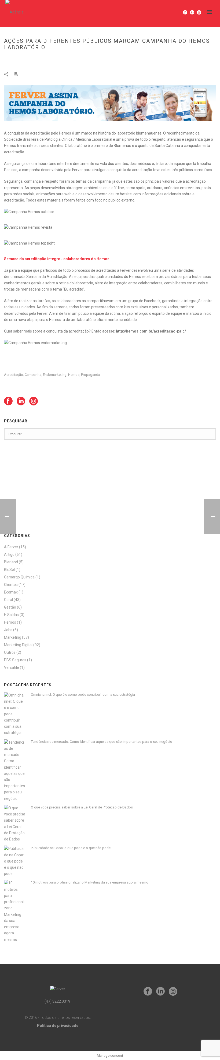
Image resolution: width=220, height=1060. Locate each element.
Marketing (12, 637)
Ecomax (11, 592)
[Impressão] (18, 74)
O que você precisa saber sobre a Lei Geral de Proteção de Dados (82, 807)
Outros (10, 652)
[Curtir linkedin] (21, 401)
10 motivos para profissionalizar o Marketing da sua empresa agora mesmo (89, 882)
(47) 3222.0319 (57, 1001)
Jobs (8, 630)
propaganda (90, 374)
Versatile (11, 667)
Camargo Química (19, 577)
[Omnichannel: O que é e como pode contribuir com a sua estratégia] (14, 714)
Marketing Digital (18, 645)
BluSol (9, 569)
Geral (8, 600)
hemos (73, 374)
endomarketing (55, 374)
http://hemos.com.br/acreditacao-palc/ (151, 331)
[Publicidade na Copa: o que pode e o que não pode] (14, 861)
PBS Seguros (15, 660)
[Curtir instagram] (33, 401)
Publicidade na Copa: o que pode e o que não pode (71, 848)
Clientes (11, 584)
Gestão (10, 607)
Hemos (10, 622)
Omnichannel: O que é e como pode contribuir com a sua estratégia (83, 694)
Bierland (11, 562)
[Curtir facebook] (8, 401)
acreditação (13, 374)
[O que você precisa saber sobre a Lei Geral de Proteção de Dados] (14, 823)
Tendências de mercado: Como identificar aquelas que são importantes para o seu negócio (101, 742)
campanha (33, 374)
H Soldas (11, 615)
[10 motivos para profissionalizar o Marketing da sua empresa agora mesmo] (14, 911)
